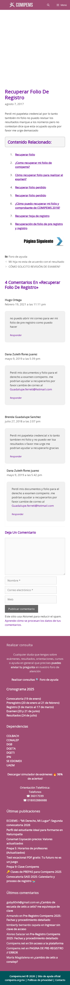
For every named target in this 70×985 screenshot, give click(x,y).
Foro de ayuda (18, 256)
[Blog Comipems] (22, 5)
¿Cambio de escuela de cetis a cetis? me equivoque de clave (33, 906)
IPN (9, 757)
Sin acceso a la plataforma (46, 943)
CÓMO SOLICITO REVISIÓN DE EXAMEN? (34, 266)
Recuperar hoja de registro (32, 216)
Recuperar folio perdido (30, 187)
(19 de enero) (24, 698)
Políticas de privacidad (40, 980)
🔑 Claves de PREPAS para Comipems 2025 (34, 872)
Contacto (60, 980)
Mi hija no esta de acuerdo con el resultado (36, 262)
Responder (16, 335)
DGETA (11, 748)
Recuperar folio (25, 154)
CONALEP (13, 740)
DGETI (11, 752)
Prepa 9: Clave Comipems (23, 866)
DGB (9, 744)
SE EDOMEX (14, 761)
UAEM (11, 765)
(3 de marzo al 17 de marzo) (30, 707)
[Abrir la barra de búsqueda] (48, 5)
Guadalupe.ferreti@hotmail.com (31, 389)
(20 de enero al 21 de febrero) (33, 703)
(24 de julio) (22, 715)
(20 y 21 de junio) (23, 711)
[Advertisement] (35, 51)
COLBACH (13, 736)
